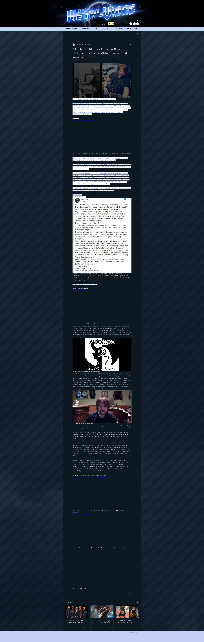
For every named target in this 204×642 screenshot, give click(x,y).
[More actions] (130, 45)
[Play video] (102, 136)
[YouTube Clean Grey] (130, 23)
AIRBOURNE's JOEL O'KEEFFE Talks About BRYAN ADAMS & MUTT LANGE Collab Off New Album (127, 621)
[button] (137, 33)
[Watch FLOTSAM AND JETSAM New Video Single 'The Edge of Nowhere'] (76, 611)
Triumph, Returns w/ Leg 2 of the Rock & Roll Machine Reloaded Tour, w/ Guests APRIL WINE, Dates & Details (101, 621)
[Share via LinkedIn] (81, 588)
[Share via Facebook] (73, 588)
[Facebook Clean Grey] (134, 23)
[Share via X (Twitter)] (77, 588)
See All (137, 602)
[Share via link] (85, 588)
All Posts (67, 34)
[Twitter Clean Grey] (137, 23)
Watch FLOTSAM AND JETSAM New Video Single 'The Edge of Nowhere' (76, 621)
